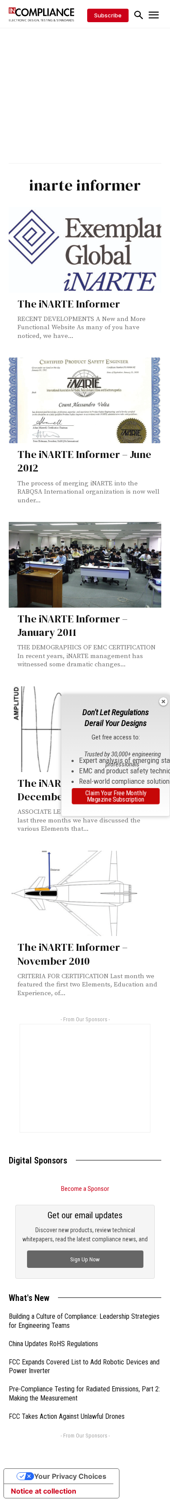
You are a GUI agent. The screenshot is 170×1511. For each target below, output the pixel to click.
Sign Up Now (85, 1259)
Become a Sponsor (85, 1189)
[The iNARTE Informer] (85, 250)
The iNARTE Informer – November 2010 (72, 954)
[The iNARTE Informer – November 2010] (85, 893)
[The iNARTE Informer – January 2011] (85, 565)
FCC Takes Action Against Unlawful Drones (67, 1416)
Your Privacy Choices (70, 1476)
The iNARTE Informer (68, 304)
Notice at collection (43, 1491)
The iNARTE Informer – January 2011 (72, 625)
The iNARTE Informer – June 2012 (84, 461)
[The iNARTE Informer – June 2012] (85, 400)
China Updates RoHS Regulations (53, 1344)
